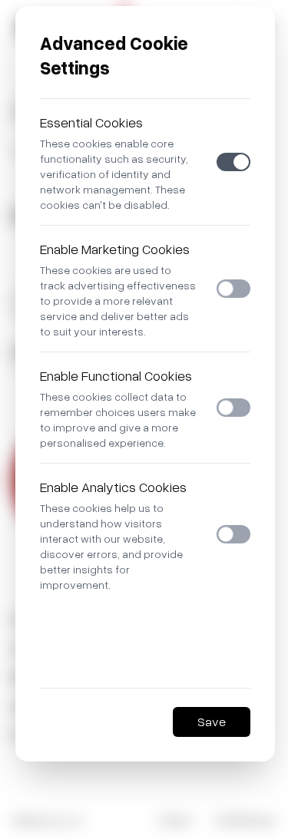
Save (211, 721)
